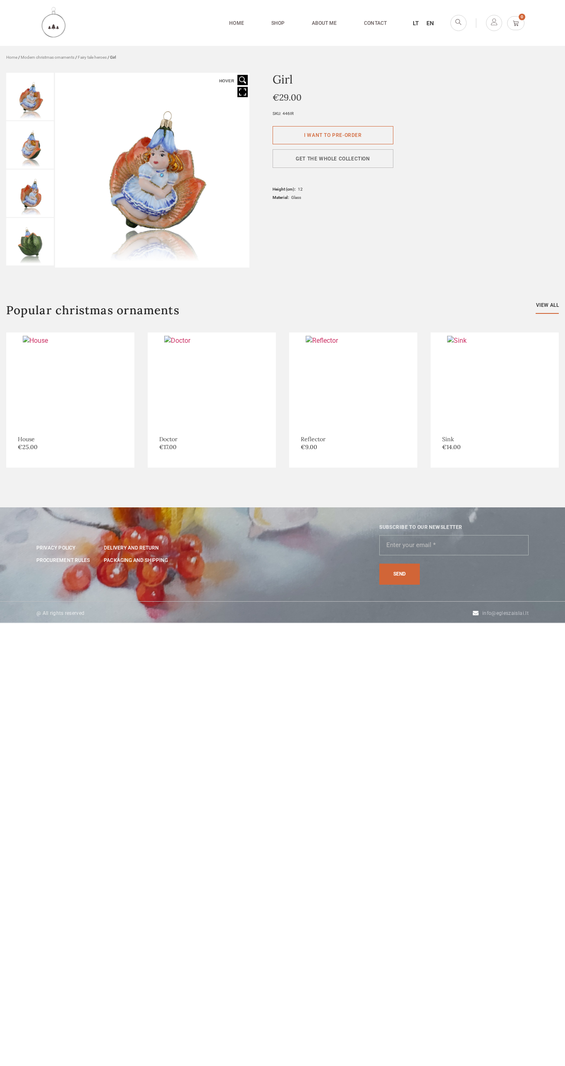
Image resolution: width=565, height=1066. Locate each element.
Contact (375, 23)
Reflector (313, 439)
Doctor (168, 439)
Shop (278, 23)
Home (236, 23)
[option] (211, 400)
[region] (108, 1006)
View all (547, 305)
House (26, 439)
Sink (448, 439)
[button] (333, 158)
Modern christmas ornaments (47, 57)
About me (324, 23)
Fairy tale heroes (92, 57)
